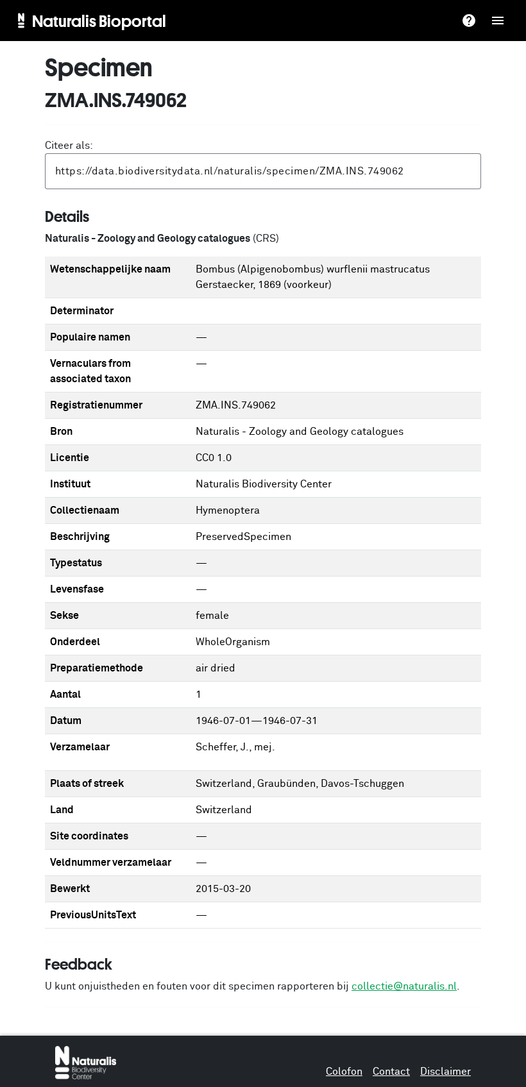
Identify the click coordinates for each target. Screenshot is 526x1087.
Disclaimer (445, 1071)
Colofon (344, 1071)
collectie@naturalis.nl (404, 986)
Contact (391, 1071)
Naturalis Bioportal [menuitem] (99, 20)
